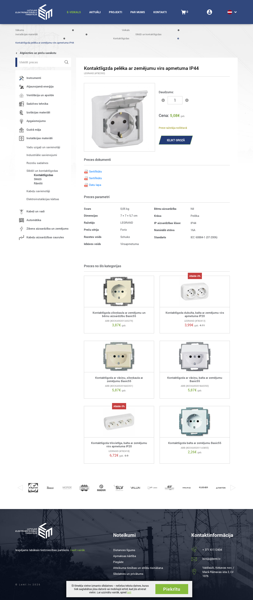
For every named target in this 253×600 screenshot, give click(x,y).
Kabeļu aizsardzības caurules (45, 237)
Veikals (126, 30)
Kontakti (160, 12)
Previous (20, 487)
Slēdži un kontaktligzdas (148, 34)
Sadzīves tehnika (37, 103)
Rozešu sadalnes (37, 163)
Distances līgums (124, 550)
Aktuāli (95, 12)
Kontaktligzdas (121, 38)
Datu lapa (95, 185)
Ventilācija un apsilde (40, 95)
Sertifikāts (95, 171)
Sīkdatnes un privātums (128, 574)
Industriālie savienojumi (41, 155)
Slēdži (38, 179)
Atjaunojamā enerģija (40, 86)
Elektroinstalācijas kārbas (42, 199)
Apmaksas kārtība (124, 556)
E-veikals (74, 12)
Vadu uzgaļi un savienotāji (43, 147)
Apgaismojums (36, 121)
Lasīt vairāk (77, 550)
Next (233, 487)
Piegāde (118, 562)
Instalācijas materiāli (26, 34)
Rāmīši (38, 183)
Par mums (137, 12)
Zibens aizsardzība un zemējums (47, 228)
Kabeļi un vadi (35, 211)
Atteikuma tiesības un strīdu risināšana (138, 568)
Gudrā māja (33, 129)
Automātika (33, 220)
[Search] (66, 62)
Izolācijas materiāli (38, 112)
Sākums (19, 30)
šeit (129, 592)
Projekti (115, 12)
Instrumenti (33, 78)
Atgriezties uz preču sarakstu (37, 53)
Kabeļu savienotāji (38, 191)
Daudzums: (166, 92)
